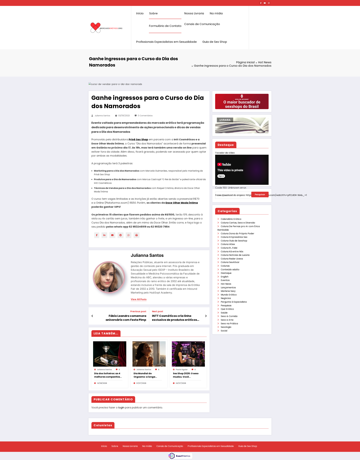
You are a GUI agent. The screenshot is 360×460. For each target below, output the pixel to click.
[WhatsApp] (128, 235)
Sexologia (226, 327)
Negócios (226, 298)
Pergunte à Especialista (234, 301)
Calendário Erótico (231, 219)
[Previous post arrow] (92, 316)
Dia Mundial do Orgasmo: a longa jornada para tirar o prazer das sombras (146, 375)
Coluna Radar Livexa (232, 258)
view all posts (139, 299)
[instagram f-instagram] (268, 3)
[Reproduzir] (220, 199)
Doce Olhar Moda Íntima (182, 202)
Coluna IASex (228, 244)
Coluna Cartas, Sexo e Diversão (238, 222)
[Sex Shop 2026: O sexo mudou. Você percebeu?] (188, 354)
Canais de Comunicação (202, 24)
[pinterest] (120, 235)
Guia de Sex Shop (214, 42)
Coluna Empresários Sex (234, 237)
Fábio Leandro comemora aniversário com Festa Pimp (126, 318)
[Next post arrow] (206, 316)
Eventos (225, 280)
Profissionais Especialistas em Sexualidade (166, 42)
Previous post (138, 311)
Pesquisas (226, 305)
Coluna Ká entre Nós (232, 251)
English (224, 276)
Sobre (153, 13)
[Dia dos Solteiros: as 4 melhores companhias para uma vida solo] (109, 354)
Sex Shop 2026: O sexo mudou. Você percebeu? (186, 375)
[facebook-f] (261, 3)
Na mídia (216, 13)
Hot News (226, 283)
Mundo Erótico (229, 294)
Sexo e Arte (227, 319)
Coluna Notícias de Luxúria (235, 255)
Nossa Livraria (194, 13)
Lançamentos (228, 287)
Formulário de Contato (165, 26)
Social (224, 330)
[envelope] (112, 235)
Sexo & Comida (229, 316)
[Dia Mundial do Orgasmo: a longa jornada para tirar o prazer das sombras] (149, 354)
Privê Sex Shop (138, 139)
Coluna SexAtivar (230, 262)
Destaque (226, 273)
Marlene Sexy (228, 291)
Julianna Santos (102, 115)
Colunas (225, 265)
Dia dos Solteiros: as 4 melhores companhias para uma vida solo (107, 375)
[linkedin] (104, 235)
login (121, 407)
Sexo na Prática (229, 323)
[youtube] (264, 3)
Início (140, 13)
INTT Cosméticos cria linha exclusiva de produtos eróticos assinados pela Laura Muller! (174, 318)
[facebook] (96, 235)
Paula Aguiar (182, 369)
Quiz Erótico (227, 309)
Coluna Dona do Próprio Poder (237, 233)
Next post (157, 311)
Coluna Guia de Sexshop (234, 240)
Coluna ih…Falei (229, 247)
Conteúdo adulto (230, 269)
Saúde (224, 312)
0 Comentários (145, 115)
